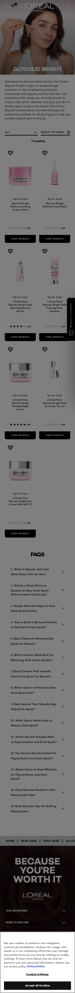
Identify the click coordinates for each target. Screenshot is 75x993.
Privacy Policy (36, 966)
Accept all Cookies (37, 985)
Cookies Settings (37, 974)
